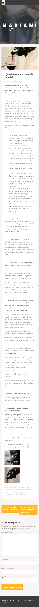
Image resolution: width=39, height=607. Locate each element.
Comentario (7, 533)
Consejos (9, 487)
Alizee (31, 600)
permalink (24, 494)
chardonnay (20, 490)
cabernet (22, 487)
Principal (15, 487)
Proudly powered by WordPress (12, 600)
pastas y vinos (8, 492)
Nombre (6, 560)
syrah (13, 494)
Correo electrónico (10, 568)
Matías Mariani (18, 81)
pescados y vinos (19, 492)
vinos (17, 494)
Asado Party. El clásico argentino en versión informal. (28, 509)
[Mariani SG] (19, 26)
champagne (12, 490)
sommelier (7, 494)
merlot (31, 490)
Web (4, 577)
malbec (26, 490)
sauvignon (28, 492)
